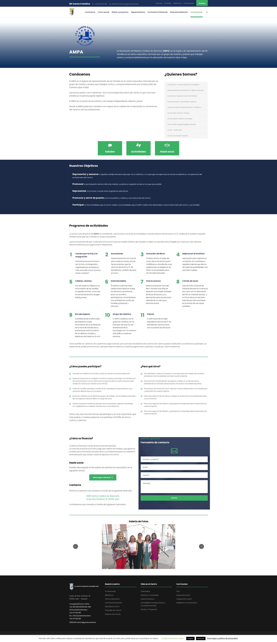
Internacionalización (113, 602)
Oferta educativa (112, 599)
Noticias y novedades (150, 595)
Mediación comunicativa (186, 602)
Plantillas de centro (113, 610)
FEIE (178, 591)
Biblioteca (178, 3)
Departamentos (138, 12)
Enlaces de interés (113, 614)
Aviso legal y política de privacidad (222, 638)
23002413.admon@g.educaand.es (125, 4)
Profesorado (189, 3)
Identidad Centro (112, 606)
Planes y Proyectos (149, 609)
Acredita (167, 3)
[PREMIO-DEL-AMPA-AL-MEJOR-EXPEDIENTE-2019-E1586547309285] (138, 546)
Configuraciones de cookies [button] (172, 638)
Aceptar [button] (190, 638)
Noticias (159, 3)
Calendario (145, 591)
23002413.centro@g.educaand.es (82, 622)
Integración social (184, 599)
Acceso (202, 3)
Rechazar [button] (200, 638)
